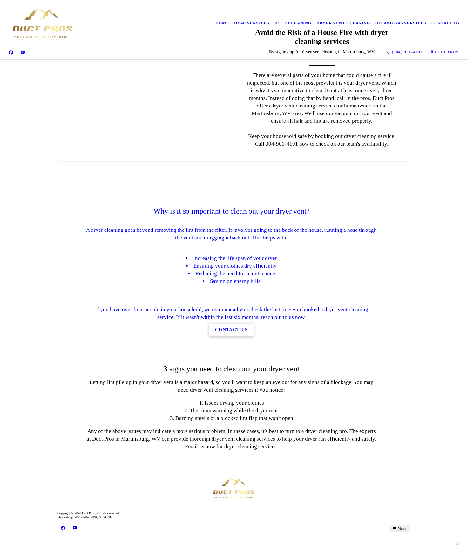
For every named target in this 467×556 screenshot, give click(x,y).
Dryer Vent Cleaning (343, 23)
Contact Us (445, 23)
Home (222, 23)
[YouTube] (23, 52)
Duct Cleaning (292, 23)
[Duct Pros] (41, 23)
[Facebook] (11, 52)
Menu (401, 528)
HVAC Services (251, 23)
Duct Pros (446, 52)
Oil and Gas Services (400, 23)
